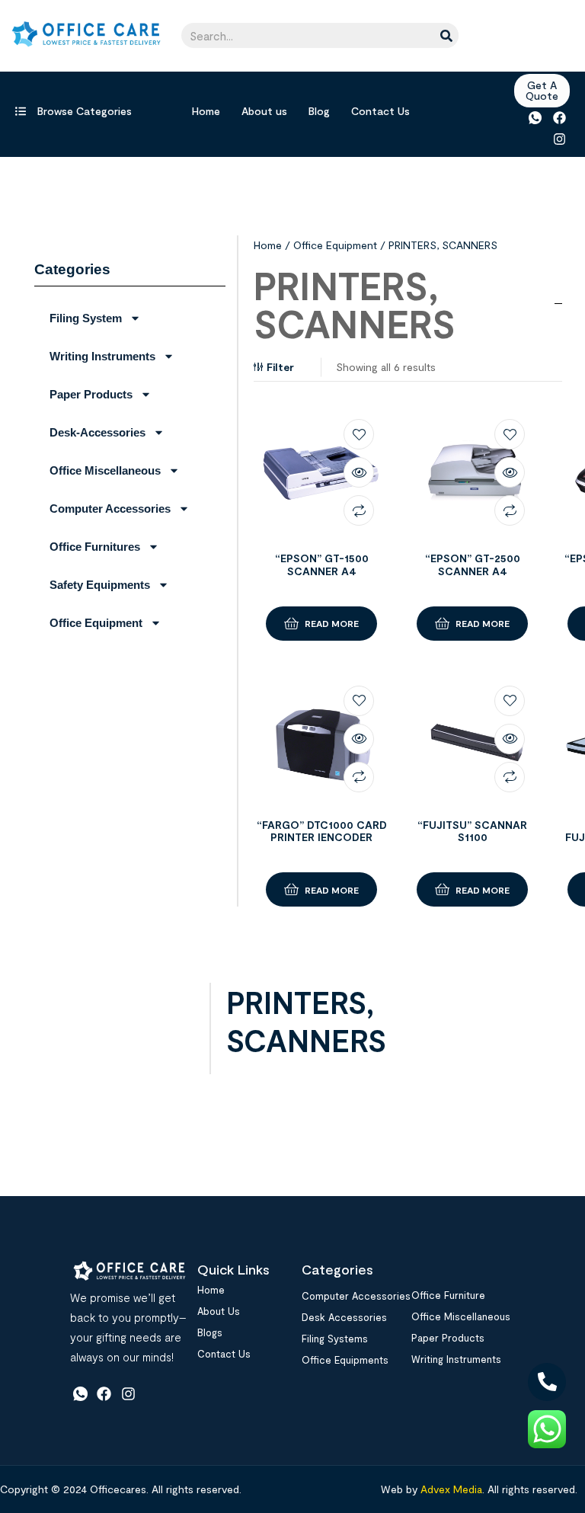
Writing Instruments (102, 356)
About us (264, 110)
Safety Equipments (100, 584)
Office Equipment (96, 622)
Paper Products (91, 394)
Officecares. (118, 1489)
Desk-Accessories (97, 432)
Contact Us (380, 110)
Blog (319, 110)
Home (206, 110)
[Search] (446, 35)
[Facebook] (559, 117)
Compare (359, 510)
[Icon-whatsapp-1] (535, 117)
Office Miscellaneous (105, 470)
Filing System (86, 318)
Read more (332, 623)
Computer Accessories (110, 508)
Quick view (359, 472)
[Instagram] (559, 138)
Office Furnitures (95, 546)
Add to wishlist (359, 434)
